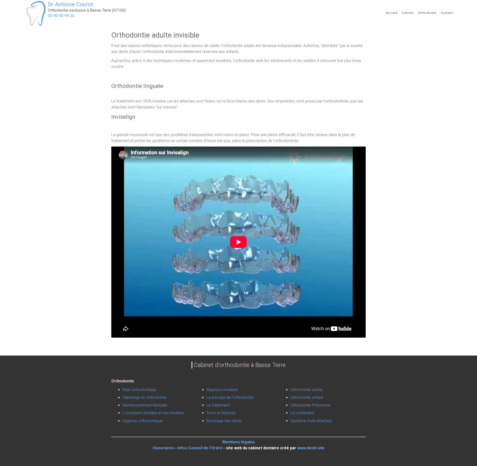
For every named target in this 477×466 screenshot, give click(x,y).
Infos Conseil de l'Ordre (200, 448)
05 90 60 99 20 (61, 15)
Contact (447, 13)
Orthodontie (427, 13)
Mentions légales (238, 442)
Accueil (392, 13)
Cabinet (408, 13)
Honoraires (163, 448)
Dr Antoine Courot (70, 4)
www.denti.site (310, 448)
